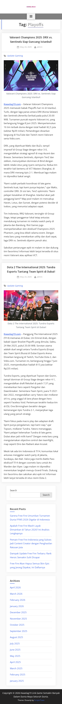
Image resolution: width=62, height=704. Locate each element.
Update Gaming (15, 55)
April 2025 (15, 662)
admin (39, 46)
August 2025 (16, 637)
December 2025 (18, 612)
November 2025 (18, 618)
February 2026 (17, 599)
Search (13, 490)
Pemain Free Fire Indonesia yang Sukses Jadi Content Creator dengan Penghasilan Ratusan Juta (31, 543)
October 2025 (17, 624)
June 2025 (15, 649)
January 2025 (17, 680)
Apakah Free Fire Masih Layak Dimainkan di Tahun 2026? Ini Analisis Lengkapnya (29, 529)
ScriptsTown (39, 700)
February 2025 (17, 674)
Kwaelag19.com (12, 334)
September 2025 (18, 631)
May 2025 (15, 655)
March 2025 (16, 668)
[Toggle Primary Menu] (31, 16)
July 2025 (15, 643)
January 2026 (17, 606)
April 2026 (15, 587)
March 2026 (16, 593)
